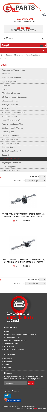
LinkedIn (7, 368)
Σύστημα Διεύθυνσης (10, 143)
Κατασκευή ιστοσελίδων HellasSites (31, 408)
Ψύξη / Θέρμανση (9, 166)
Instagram (8, 359)
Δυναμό (5, 89)
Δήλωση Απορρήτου (11, 337)
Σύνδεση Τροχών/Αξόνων (12, 128)
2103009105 (25, 18)
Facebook (8, 362)
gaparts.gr (23, 7)
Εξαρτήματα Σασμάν (10, 101)
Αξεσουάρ (6, 74)
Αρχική (1, 55)
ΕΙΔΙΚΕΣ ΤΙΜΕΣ (23, 28)
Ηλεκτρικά (6, 109)
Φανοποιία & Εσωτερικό (14, 55)
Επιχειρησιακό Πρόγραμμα (14, 349)
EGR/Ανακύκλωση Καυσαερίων (15, 97)
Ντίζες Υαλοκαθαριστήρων (12, 120)
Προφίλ (7, 331)
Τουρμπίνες (6, 155)
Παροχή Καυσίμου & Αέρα (12, 124)
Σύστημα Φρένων (9, 147)
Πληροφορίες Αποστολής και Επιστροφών (20, 334)
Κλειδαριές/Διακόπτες (10, 105)
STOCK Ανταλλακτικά (11, 170)
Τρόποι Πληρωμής (11, 343)
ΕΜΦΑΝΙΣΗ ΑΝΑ (33, 177)
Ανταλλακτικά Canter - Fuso (13, 70)
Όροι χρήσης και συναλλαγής (15, 340)
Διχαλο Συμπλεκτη (9, 81)
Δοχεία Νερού (7, 85)
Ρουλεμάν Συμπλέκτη (10, 136)
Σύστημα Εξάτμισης (10, 139)
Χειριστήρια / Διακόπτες (11, 163)
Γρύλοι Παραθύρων (33, 55)
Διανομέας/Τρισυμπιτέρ (11, 78)
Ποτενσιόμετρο (8, 132)
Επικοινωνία (9, 346)
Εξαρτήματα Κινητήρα (11, 93)
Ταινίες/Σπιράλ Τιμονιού (11, 151)
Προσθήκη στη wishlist (16, 220)
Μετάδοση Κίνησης (10, 116)
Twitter (6, 365)
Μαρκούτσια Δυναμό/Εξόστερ (14, 112)
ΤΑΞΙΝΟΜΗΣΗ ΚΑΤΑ (18, 180)
